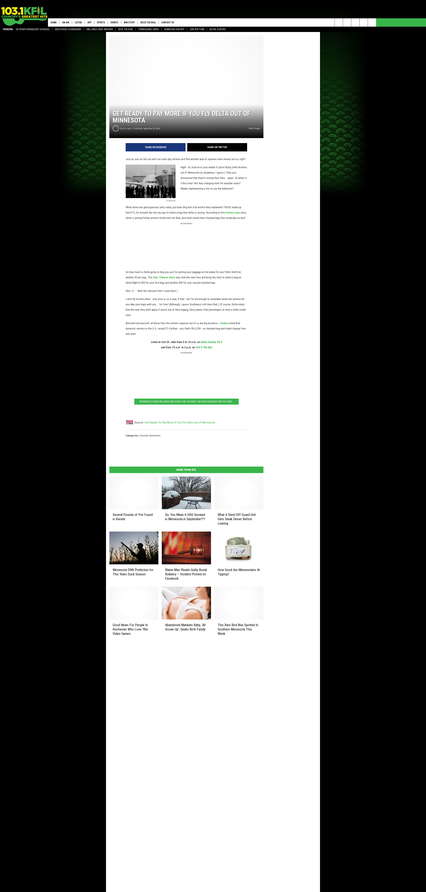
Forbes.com (233, 212)
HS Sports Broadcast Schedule (33, 29)
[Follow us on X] (364, 22)
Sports (101, 22)
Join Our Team (197, 29)
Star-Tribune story (164, 277)
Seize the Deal (125, 29)
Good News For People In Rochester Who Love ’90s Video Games (130, 629)
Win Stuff (129, 22)
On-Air (65, 22)
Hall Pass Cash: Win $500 (99, 29)
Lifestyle (143, 435)
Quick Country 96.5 (211, 342)
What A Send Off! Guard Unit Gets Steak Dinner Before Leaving (237, 519)
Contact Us (167, 22)
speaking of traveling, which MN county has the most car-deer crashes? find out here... (186, 401)
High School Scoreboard (68, 29)
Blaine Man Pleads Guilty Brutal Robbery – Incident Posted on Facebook (186, 574)
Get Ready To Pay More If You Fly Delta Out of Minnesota (179, 422)
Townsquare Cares (148, 29)
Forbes (224, 323)
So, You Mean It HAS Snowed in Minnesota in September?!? (185, 517)
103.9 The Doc (203, 347)
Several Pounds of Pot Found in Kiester (133, 517)
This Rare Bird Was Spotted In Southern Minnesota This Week (238, 629)
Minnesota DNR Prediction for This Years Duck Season (133, 572)
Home (54, 22)
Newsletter (155, 435)
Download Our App (174, 29)
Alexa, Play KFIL (218, 29)
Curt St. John (125, 128)
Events (114, 22)
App (89, 22)
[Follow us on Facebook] (355, 22)
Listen (78, 22)
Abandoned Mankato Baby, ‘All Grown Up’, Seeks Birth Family (185, 627)
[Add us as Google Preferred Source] (347, 22)
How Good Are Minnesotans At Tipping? (239, 572)
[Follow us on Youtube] (372, 22)
